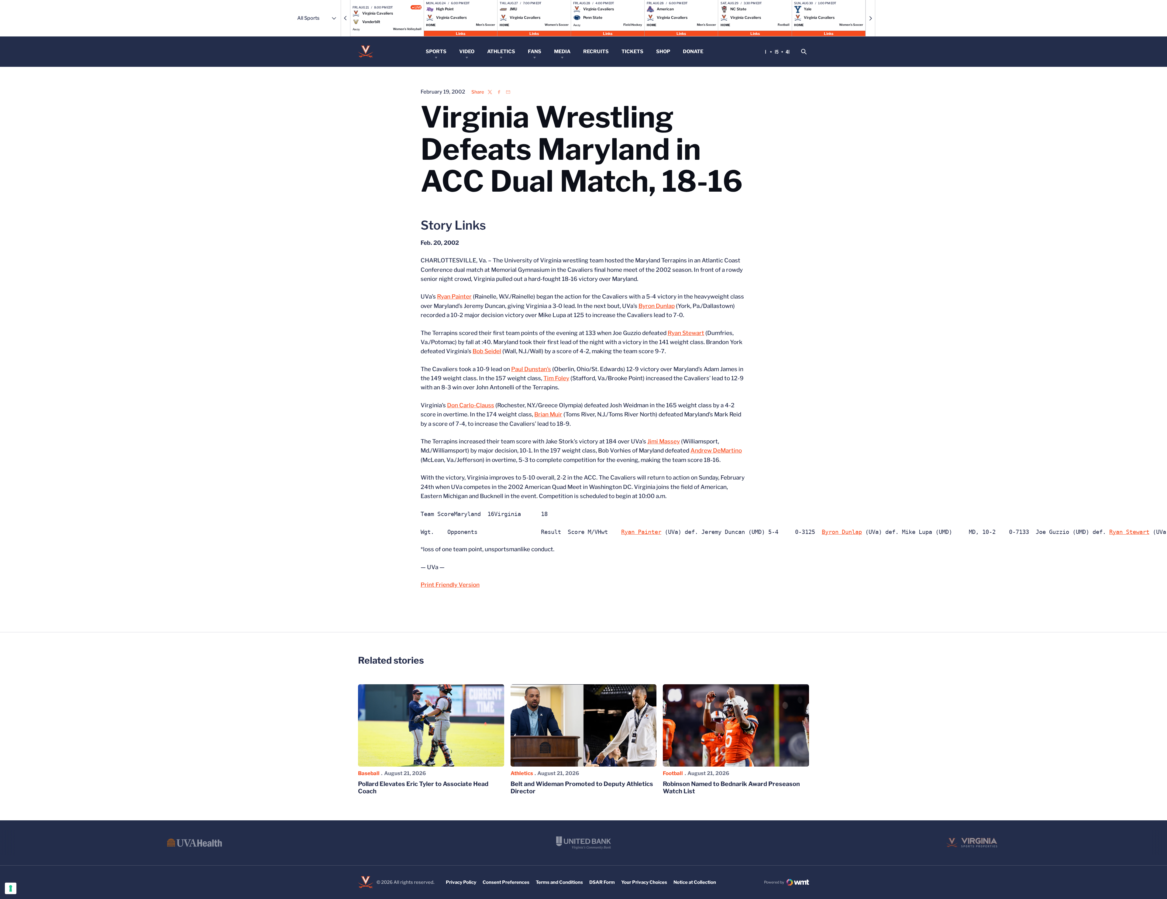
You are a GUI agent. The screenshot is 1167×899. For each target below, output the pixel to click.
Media (562, 51)
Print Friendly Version (450, 584)
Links (460, 33)
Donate (693, 51)
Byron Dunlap (657, 306)
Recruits (596, 51)
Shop (663, 51)
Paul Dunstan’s (531, 369)
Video (466, 51)
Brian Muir (548, 414)
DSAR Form (602, 882)
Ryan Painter (454, 296)
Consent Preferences (506, 882)
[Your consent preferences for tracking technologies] (10, 888)
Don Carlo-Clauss (470, 405)
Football (673, 773)
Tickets (632, 51)
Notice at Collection (694, 882)
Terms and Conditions (559, 882)
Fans (534, 51)
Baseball (369, 773)
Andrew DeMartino (716, 450)
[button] (345, 18)
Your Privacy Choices (644, 882)
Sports (436, 51)
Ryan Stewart (686, 333)
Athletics (501, 51)
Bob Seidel (487, 351)
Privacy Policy (461, 882)
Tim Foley (556, 378)
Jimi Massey (663, 441)
